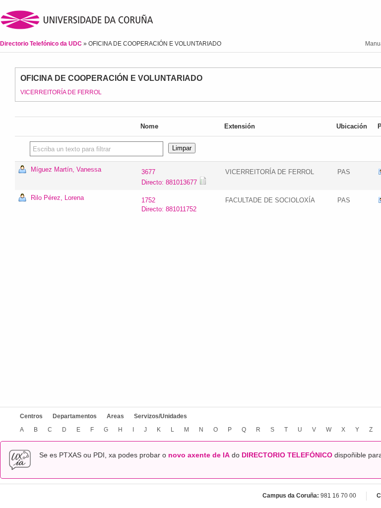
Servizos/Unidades (160, 416)
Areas (115, 416)
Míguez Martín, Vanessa (66, 169)
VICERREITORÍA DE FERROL (61, 92)
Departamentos (75, 416)
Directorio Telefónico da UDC (41, 43)
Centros (31, 416)
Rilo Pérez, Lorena (57, 197)
